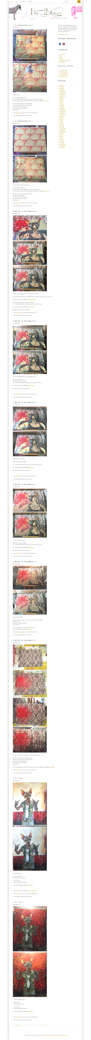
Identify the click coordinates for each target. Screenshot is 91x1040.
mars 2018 (61, 86)
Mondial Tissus (19, 112)
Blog (12, 1)
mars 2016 (61, 105)
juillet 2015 (61, 117)
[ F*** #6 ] (18, 778)
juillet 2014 (61, 133)
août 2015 (61, 116)
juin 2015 (61, 119)
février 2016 (61, 106)
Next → (44, 1025)
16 (40, 1025)
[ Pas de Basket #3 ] (63, 75)
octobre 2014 (61, 130)
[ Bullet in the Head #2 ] (24, 562)
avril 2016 (61, 103)
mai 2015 (61, 120)
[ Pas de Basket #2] (63, 76)
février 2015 (61, 125)
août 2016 (61, 97)
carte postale (46, 100)
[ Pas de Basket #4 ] (63, 73)
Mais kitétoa (61, 34)
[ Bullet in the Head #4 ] (24, 402)
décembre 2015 (62, 109)
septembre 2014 (62, 131)
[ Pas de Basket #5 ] (63, 71)
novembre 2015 (62, 111)
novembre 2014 (62, 128)
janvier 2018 (61, 89)
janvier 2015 (61, 127)
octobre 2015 (61, 113)
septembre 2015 (62, 114)
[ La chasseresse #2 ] (22, 25)
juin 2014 (61, 134)
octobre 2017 (61, 94)
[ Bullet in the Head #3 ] (24, 484)
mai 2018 (61, 85)
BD (17, 1)
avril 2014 (61, 137)
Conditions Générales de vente (56, 1035)
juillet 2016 (61, 99)
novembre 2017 (62, 92)
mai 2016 (61, 102)
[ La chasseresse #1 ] (22, 121)
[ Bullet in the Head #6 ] (24, 211)
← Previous (16, 1025)
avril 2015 (61, 122)
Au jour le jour (62, 54)
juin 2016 (61, 100)
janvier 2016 (61, 108)
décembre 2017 (62, 91)
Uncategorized (62, 61)
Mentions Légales (43, 1035)
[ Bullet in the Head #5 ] (24, 321)
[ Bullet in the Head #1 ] (24, 640)
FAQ (48, 1035)
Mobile (30, 1)
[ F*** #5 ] (18, 902)
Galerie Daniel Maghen (31, 299)
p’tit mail (66, 34)
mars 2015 (61, 123)
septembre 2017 (62, 96)
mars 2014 (61, 139)
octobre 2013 (61, 147)
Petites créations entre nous (64, 60)
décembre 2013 (62, 144)
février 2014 (61, 141)
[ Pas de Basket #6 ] (63, 70)
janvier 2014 (61, 142)
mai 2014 (61, 136)
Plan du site (65, 1035)
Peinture (23, 1)
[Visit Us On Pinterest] (64, 45)
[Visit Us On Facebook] (60, 45)
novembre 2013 (62, 145)
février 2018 (61, 88)
